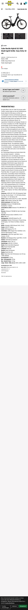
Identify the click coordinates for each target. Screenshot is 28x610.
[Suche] (17, 3)
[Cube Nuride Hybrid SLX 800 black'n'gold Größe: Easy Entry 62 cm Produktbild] (14, 21)
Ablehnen (14, 606)
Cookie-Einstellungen (5, 607)
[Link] (2, 3)
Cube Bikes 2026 (10, 9)
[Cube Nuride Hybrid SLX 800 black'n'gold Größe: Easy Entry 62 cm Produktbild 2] (8, 36)
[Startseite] (2, 9)
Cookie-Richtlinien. (10, 603)
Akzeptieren (23, 606)
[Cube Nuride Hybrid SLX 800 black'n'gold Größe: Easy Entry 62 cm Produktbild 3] (20, 36)
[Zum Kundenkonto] (21, 3)
